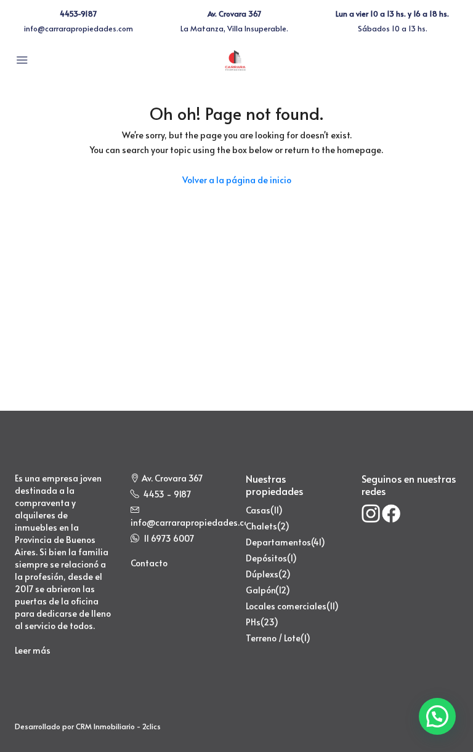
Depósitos (266, 558)
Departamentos (278, 542)
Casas (258, 510)
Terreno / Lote (273, 638)
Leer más (33, 650)
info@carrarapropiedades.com (78, 28)
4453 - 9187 (167, 494)
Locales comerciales (286, 606)
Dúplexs (262, 574)
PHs (253, 622)
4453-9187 (78, 13)
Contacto (149, 563)
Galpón (260, 590)
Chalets (261, 526)
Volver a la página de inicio (236, 180)
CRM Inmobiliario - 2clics (118, 726)
